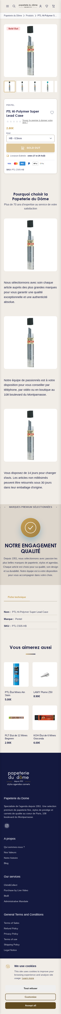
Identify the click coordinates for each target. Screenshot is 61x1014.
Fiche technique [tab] (17, 597)
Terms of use (10, 939)
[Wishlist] (47, 6)
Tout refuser (30, 988)
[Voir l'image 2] (22, 86)
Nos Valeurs (10, 852)
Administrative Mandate (16, 901)
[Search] (14, 6)
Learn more (28, 978)
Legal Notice (10, 950)
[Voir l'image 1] (9, 86)
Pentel (10, 105)
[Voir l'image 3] (35, 86)
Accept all (30, 1005)
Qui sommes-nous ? (14, 847)
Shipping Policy (12, 944)
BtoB (6, 896)
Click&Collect (10, 885)
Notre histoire (11, 858)
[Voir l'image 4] (47, 86)
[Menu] (7, 6)
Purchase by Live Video (16, 890)
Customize (30, 997)
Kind (8, 133)
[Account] (40, 6)
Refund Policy (11, 928)
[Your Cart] (53, 6)
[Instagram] (7, 826)
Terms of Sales (11, 923)
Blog (6, 863)
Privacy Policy (11, 933)
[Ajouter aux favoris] (52, 113)
